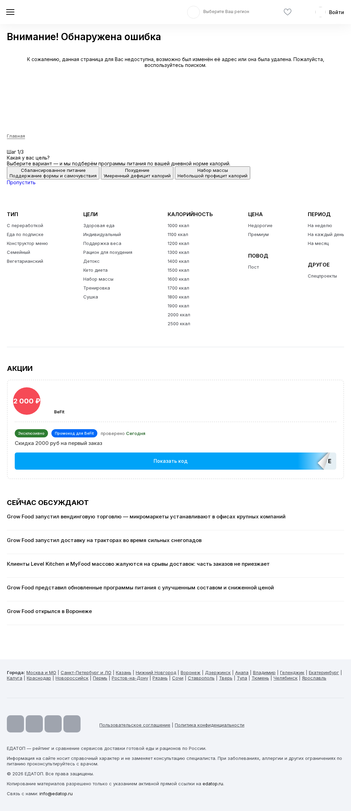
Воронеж (191, 672)
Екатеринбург (324, 672)
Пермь (100, 678)
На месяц (318, 243)
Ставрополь (201, 678)
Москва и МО (41, 672)
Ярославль (314, 678)
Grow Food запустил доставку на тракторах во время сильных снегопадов (104, 540)
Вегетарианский (25, 261)
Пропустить (21, 182)
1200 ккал (178, 243)
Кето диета (95, 270)
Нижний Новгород (156, 672)
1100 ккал (178, 234)
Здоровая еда (98, 225)
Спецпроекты (322, 276)
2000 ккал (179, 314)
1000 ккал (178, 225)
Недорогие (260, 225)
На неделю (320, 225)
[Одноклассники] (53, 723)
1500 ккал (178, 270)
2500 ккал (179, 323)
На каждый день (326, 234)
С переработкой (25, 225)
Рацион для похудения (107, 252)
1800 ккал (178, 296)
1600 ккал (178, 279)
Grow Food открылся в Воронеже (49, 611)
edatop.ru (213, 783)
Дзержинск (218, 672)
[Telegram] (34, 723)
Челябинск (286, 678)
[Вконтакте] (72, 723)
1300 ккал (178, 252)
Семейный (18, 252)
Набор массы (98, 279)
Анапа (242, 672)
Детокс (91, 261)
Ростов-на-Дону (130, 678)
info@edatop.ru (56, 793)
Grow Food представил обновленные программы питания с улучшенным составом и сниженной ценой (140, 588)
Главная (16, 136)
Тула (242, 678)
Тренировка (96, 288)
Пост (253, 267)
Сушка (90, 296)
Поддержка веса (102, 243)
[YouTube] (15, 723)
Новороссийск (72, 678)
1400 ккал (178, 261)
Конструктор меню (27, 243)
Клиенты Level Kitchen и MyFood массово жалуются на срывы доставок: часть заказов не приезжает (138, 564)
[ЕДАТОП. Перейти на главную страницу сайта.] (55, 12)
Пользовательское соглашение (134, 725)
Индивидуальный (102, 234)
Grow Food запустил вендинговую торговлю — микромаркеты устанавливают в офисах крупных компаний (146, 517)
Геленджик (292, 672)
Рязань (160, 678)
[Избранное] (287, 12)
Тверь (225, 678)
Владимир (264, 672)
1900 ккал (178, 305)
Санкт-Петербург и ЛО (86, 672)
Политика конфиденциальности (209, 725)
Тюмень (260, 678)
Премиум (258, 234)
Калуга (14, 678)
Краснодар (39, 678)
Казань (123, 672)
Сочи (177, 678)
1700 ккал (178, 288)
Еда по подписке (25, 234)
